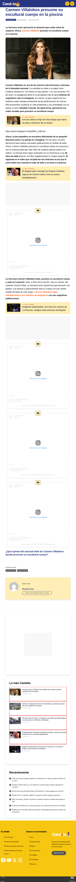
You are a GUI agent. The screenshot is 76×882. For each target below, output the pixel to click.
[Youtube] (9, 860)
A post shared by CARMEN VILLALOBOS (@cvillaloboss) (38, 405)
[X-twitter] (14, 860)
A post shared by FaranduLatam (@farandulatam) (38, 272)
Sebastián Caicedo (22, 570)
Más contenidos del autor (37, 593)
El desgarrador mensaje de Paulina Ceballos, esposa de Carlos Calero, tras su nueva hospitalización (43, 174)
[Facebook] (3, 860)
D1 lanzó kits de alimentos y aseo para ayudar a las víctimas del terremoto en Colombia (38, 805)
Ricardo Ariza (23, 20)
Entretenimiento (11, 19)
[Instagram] (20, 860)
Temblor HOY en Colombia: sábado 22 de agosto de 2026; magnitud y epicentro (36, 795)
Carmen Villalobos (30, 31)
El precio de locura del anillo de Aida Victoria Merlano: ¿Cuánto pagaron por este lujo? (37, 791)
